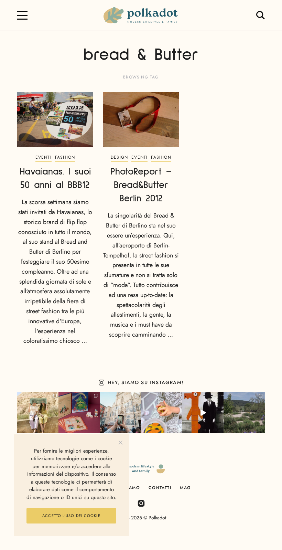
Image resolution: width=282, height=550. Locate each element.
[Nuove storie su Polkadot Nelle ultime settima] (37, 412)
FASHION (65, 157)
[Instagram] (141, 503)
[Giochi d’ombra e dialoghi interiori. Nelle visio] (203, 412)
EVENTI (43, 157)
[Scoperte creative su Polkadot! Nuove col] (120, 412)
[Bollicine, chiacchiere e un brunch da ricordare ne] (244, 412)
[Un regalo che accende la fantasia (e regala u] (161, 412)
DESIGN (119, 157)
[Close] (120, 442)
